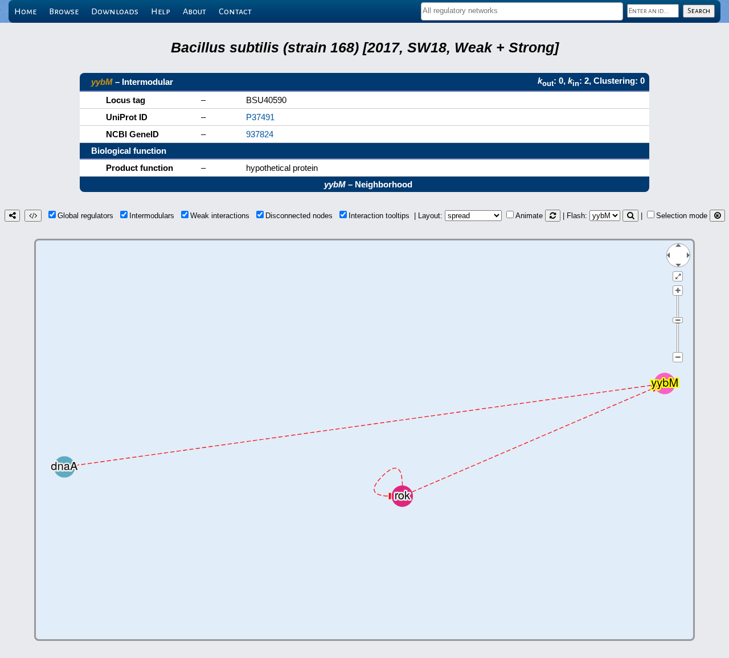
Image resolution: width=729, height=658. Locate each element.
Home (25, 11)
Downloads (114, 11)
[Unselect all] (717, 216)
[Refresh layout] (552, 216)
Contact (235, 11)
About (194, 11)
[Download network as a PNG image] (12, 216)
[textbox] (521, 10)
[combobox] (522, 11)
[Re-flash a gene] (630, 216)
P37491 (260, 117)
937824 (259, 134)
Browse (64, 11)
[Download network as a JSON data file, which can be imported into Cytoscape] (33, 216)
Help (160, 11)
